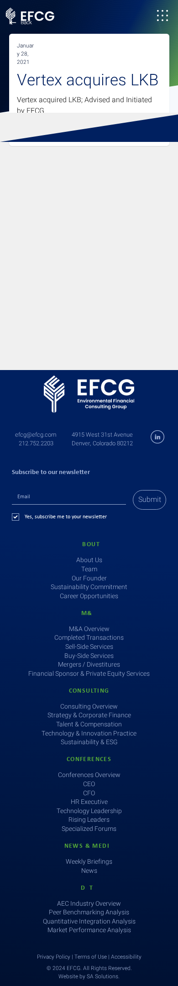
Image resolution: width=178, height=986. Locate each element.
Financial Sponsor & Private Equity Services (89, 673)
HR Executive (89, 802)
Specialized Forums (89, 829)
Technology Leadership (89, 811)
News (89, 871)
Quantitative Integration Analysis (89, 921)
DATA (89, 888)
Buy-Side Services (89, 656)
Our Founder (89, 578)
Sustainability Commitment (89, 587)
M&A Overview (89, 629)
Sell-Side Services (89, 647)
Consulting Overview (89, 706)
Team (89, 569)
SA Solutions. (103, 976)
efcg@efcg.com (36, 434)
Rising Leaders (89, 819)
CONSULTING (89, 691)
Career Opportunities (89, 596)
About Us (89, 560)
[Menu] (162, 15)
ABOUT (89, 544)
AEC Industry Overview (89, 903)
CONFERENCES (89, 759)
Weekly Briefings (89, 861)
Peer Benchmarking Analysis (89, 912)
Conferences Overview (89, 775)
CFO (89, 793)
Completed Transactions (89, 637)
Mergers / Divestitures (89, 664)
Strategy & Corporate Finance (89, 715)
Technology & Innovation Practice (89, 733)
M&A (89, 613)
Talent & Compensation (89, 724)
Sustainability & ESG (89, 742)
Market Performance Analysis (89, 930)
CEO (89, 784)
